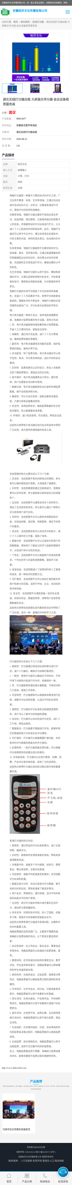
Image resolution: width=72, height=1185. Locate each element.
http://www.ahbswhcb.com (14, 1068)
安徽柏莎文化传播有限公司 (29, 1157)
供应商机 (25, 22)
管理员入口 (48, 1161)
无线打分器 (38, 22)
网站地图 (59, 1161)
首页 (15, 22)
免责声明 (37, 1161)
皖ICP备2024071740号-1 (46, 1152)
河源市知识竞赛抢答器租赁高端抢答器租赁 (24, 1129)
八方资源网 (26, 1161)
